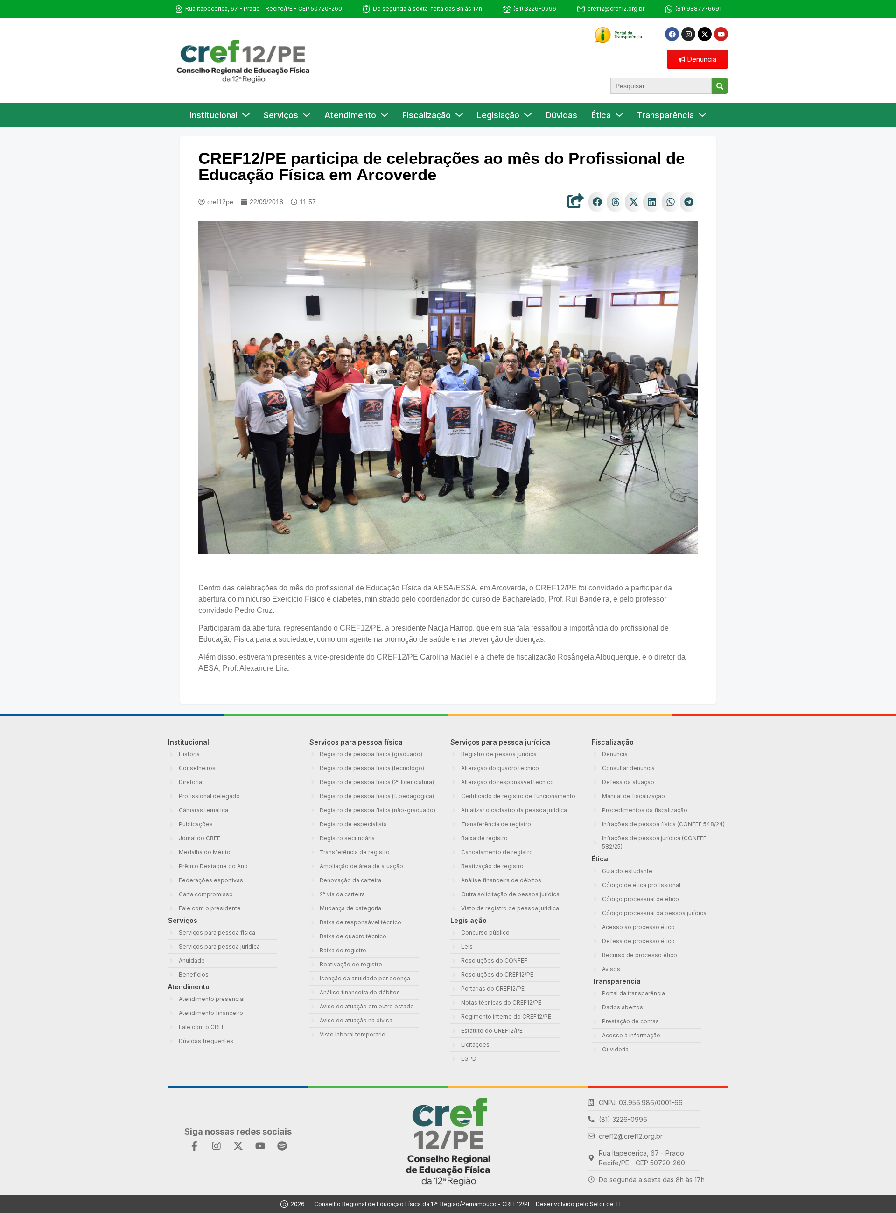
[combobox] (661, 86)
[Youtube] (721, 34)
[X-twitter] (705, 34)
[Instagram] (688, 34)
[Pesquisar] (720, 86)
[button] (597, 202)
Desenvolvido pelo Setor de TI (578, 1203)
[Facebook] (672, 34)
